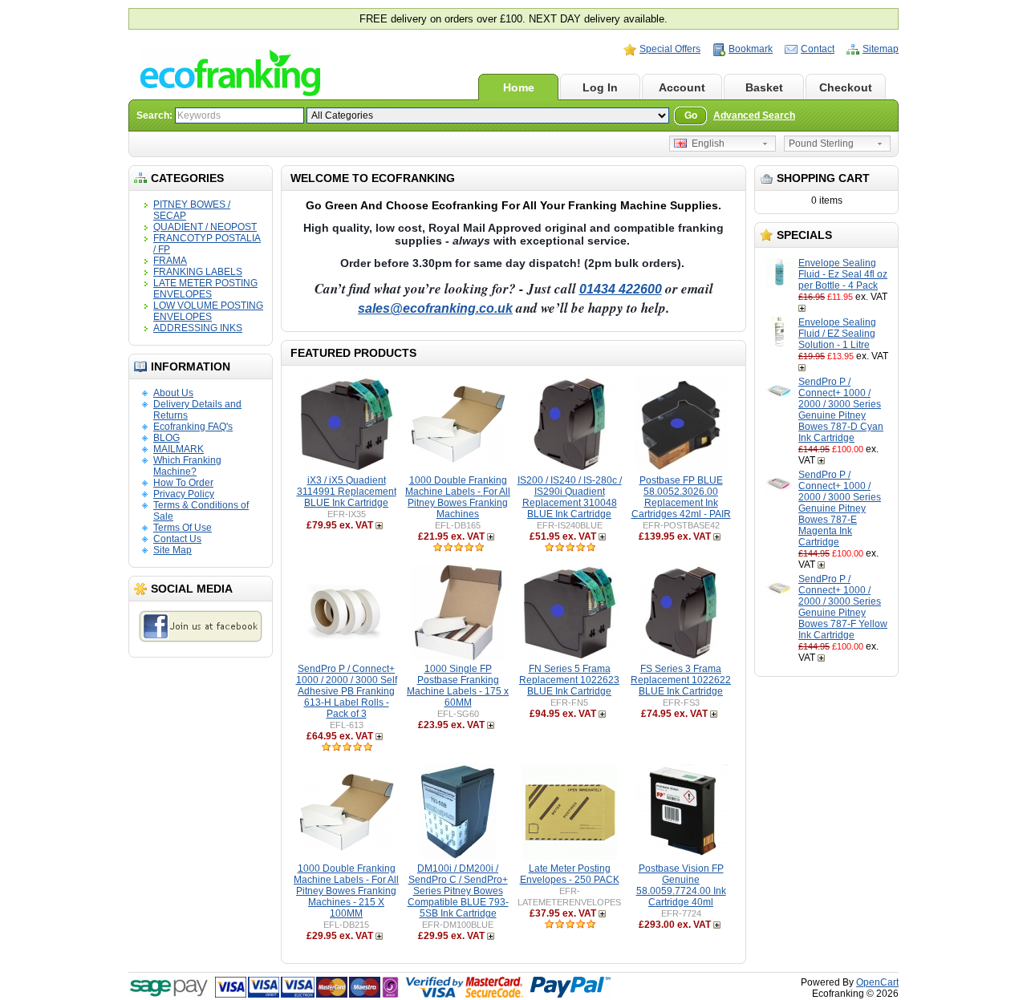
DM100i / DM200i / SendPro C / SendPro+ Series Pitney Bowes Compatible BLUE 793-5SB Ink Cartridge (458, 891)
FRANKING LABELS (197, 271)
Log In (600, 87)
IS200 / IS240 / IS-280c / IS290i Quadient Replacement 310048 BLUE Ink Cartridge (570, 497)
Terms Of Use (182, 527)
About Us (173, 393)
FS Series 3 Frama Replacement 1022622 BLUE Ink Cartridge (681, 680)
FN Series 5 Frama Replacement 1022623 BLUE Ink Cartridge (569, 680)
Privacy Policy (183, 494)
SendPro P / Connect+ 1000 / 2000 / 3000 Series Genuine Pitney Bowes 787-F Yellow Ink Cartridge (842, 607)
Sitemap (881, 49)
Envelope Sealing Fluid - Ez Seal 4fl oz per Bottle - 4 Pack (842, 274)
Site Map (172, 550)
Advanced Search (754, 115)
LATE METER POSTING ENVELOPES (205, 288)
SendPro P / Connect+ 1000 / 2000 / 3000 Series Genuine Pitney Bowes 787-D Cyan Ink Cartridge (840, 409)
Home (518, 87)
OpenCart (877, 982)
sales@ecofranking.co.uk (435, 308)
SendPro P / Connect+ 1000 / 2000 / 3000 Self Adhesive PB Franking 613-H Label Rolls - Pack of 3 (346, 691)
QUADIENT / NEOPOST (205, 227)
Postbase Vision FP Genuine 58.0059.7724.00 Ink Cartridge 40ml (681, 885)
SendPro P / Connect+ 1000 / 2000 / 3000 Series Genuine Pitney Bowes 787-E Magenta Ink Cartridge (839, 508)
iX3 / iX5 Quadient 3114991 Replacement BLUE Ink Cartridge (346, 491)
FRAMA (170, 260)
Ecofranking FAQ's (193, 426)
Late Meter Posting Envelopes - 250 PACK (569, 874)
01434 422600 (620, 289)
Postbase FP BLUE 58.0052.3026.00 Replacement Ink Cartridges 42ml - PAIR (681, 497)
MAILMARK (178, 449)
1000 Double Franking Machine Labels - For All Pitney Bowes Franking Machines (457, 497)
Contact (817, 49)
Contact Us (177, 539)
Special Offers (669, 49)
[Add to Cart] (803, 308)
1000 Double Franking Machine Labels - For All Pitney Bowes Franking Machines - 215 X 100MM (346, 891)
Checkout (845, 87)
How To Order (183, 482)
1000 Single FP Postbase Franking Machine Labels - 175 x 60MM (458, 685)
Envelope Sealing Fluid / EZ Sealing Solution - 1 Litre (837, 333)
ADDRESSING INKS (197, 328)
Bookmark (751, 49)
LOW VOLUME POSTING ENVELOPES (208, 311)
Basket (764, 87)
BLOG (166, 437)
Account (682, 87)
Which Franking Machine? (187, 466)
